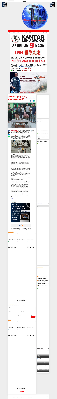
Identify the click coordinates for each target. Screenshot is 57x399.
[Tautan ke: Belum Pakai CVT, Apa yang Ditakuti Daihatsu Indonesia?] (38, 133)
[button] (48, 1)
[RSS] (22, 225)
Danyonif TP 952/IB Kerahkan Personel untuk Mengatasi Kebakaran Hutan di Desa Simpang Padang (30, 239)
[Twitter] (20, 225)
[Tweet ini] (32, 101)
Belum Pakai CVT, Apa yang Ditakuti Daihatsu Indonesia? (44, 133)
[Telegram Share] (33, 101)
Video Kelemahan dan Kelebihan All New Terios (42, 130)
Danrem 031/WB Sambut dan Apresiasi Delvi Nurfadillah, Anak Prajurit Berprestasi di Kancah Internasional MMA (12, 247)
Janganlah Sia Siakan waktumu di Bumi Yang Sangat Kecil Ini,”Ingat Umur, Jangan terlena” (26, 228)
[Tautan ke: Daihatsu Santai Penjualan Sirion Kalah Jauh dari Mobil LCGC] (38, 137)
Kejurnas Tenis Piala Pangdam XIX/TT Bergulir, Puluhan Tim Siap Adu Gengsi (12, 239)
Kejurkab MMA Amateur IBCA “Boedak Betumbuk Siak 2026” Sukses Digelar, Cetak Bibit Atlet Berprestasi (43, 276)
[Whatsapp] (34, 101)
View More (21, 391)
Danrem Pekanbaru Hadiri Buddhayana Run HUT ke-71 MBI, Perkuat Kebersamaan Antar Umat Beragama (21, 300)
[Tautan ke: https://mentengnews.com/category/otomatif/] (48, 120)
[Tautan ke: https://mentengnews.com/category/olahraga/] (48, 266)
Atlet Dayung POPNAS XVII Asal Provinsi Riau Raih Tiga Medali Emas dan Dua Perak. (43, 285)
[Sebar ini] (30, 101)
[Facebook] (19, 225)
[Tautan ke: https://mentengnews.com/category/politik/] (48, 203)
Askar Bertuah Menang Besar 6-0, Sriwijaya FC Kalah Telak (42, 278)
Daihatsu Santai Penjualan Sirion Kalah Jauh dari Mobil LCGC (44, 136)
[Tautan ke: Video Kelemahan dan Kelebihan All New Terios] (43, 125)
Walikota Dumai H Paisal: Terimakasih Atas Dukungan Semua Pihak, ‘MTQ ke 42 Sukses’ (15, 228)
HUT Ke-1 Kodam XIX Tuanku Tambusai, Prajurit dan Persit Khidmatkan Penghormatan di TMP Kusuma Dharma (30, 247)
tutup (6, 2)
